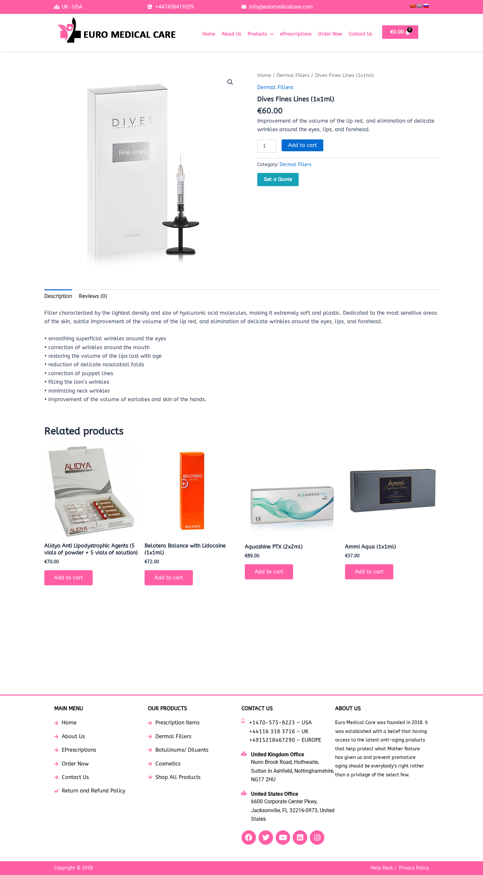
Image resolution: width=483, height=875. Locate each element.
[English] (419, 6)
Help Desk (382, 868)
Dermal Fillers (293, 75)
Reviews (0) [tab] (93, 296)
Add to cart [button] (68, 577)
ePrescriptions (295, 34)
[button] (260, 34)
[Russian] (426, 6)
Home (208, 34)
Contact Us (360, 34)
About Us (231, 34)
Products (257, 34)
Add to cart (302, 145)
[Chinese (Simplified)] (413, 6)
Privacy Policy (414, 868)
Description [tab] (58, 296)
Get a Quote (278, 179)
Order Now (330, 34)
